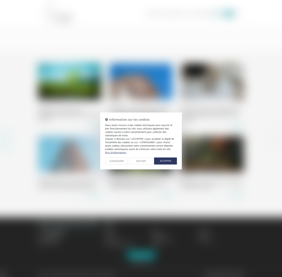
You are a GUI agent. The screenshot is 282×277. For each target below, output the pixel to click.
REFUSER (141, 161)
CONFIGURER (116, 161)
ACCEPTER (165, 160)
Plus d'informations (115, 152)
